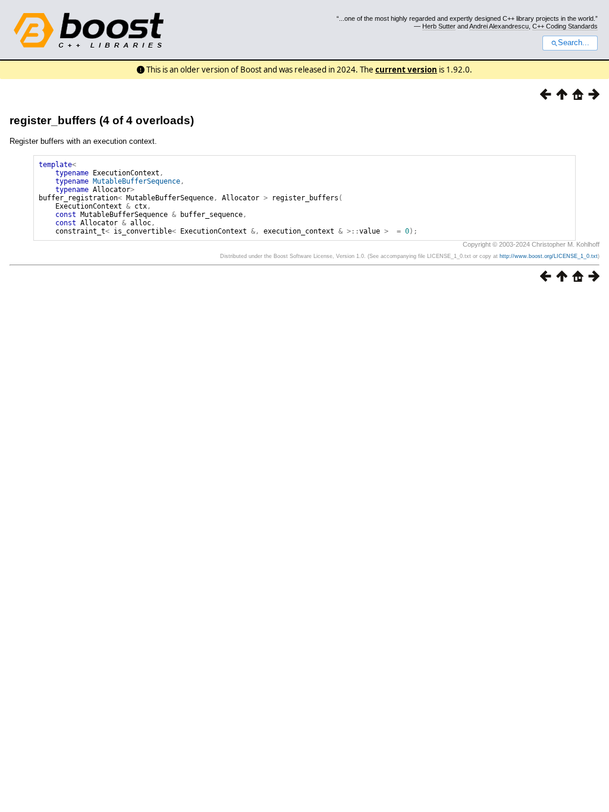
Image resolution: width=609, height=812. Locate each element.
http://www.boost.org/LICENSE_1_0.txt (549, 256)
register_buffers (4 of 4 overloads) (102, 120)
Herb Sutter (439, 26)
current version (406, 69)
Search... (573, 43)
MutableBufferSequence (136, 181)
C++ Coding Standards (565, 26)
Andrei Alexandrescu (499, 26)
